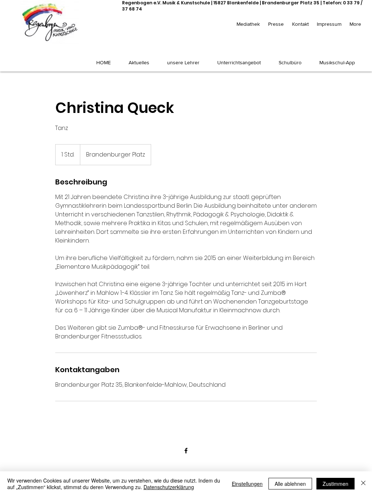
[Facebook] (186, 450)
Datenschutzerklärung (168, 487)
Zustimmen (335, 483)
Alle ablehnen (290, 483)
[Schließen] (363, 483)
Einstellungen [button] (247, 483)
